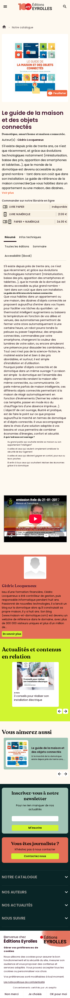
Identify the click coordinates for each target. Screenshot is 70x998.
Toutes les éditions (17, 246)
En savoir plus (12, 634)
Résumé (10, 237)
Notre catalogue (22, 27)
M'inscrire (35, 828)
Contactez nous (35, 856)
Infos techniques (30, 237)
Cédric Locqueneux (30, 140)
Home (4, 27)
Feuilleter (57, 93)
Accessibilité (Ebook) (18, 256)
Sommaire (39, 246)
